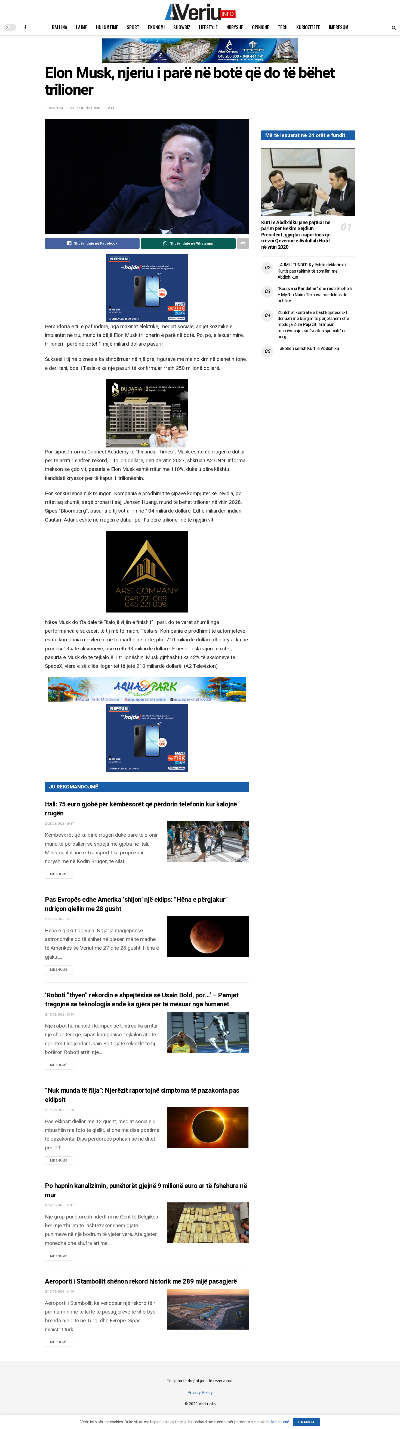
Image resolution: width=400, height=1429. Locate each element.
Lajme (81, 27)
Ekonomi (156, 27)
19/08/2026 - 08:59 (60, 1014)
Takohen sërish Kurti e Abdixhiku (308, 348)
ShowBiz (181, 27)
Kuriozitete (308, 27)
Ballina (59, 27)
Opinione (260, 27)
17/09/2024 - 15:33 (59, 108)
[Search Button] (394, 27)
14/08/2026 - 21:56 (60, 1110)
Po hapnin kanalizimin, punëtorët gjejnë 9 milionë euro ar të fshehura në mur (146, 1190)
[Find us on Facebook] (25, 27)
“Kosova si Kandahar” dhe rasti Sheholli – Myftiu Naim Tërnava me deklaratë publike (315, 294)
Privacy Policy (200, 1393)
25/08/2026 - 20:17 (60, 823)
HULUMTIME (107, 27)
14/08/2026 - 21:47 (60, 1205)
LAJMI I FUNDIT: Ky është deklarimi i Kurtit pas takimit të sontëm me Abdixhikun (312, 271)
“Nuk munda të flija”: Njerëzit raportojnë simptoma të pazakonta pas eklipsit (142, 1095)
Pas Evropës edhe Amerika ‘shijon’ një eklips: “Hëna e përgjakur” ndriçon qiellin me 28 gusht (136, 904)
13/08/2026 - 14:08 (60, 1291)
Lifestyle (208, 27)
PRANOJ (306, 1422)
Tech (283, 27)
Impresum (338, 27)
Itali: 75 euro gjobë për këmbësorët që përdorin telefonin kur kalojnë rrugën (141, 809)
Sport (133, 27)
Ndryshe (234, 27)
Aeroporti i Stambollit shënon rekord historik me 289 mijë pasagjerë (141, 1281)
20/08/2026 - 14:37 (60, 919)
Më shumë (61, 874)
